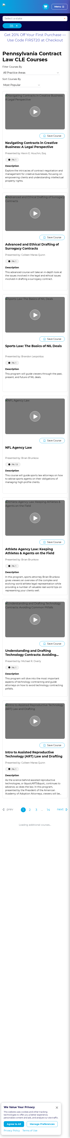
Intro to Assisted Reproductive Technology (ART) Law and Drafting (33, 754)
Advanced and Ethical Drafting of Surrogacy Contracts (32, 246)
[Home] (7, 7)
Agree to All (14, 1124)
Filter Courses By (12, 66)
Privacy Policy (12, 1130)
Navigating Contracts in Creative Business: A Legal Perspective (31, 145)
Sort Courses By (11, 79)
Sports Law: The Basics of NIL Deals (33, 346)
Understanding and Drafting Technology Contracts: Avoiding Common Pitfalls (30, 655)
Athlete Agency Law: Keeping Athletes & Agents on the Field (29, 551)
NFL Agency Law (18, 447)
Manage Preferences (42, 1124)
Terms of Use (29, 1130)
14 (48, 810)
